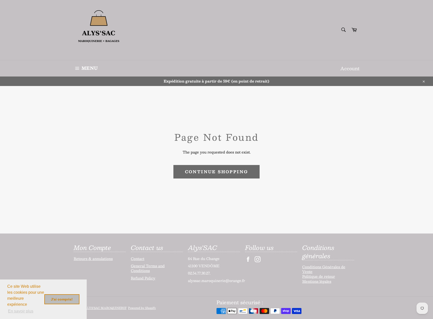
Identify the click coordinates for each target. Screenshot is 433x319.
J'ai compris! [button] (62, 299)
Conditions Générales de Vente (323, 269)
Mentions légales (316, 281)
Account (349, 68)
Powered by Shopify (142, 308)
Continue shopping (216, 171)
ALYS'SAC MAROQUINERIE (106, 308)
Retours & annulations (93, 259)
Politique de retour (318, 276)
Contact (137, 259)
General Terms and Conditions (148, 268)
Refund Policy (143, 278)
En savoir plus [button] (20, 311)
